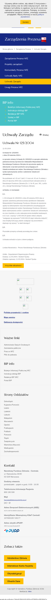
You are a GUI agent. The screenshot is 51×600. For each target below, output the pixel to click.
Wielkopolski (9, 448)
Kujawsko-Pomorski (11, 405)
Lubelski (7, 411)
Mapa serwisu (9, 317)
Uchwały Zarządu (13, 81)
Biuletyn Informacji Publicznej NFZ (24, 107)
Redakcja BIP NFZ (16, 114)
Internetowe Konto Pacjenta (21, 566)
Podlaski (7, 431)
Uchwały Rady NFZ (13, 75)
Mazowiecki (8, 421)
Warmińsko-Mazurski (12, 445)
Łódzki (6, 408)
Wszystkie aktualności (13, 265)
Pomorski (7, 435)
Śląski (6, 438)
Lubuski (7, 415)
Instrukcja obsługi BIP (17, 110)
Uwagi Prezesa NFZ (13, 87)
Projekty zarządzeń (13, 64)
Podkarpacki (8, 428)
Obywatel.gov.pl (16, 574)
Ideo (30, 591)
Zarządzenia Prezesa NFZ (16, 58)
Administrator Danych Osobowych (17, 345)
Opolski (7, 425)
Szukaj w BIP (13, 117)
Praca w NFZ (9, 351)
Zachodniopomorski (11, 451)
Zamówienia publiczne (12, 348)
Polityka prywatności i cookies (16, 313)
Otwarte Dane (15, 582)
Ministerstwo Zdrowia (18, 559)
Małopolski (8, 418)
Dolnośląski (8, 401)
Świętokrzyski (9, 441)
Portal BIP (12, 120)
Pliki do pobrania (10, 355)
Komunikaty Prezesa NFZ (16, 70)
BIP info (8, 103)
